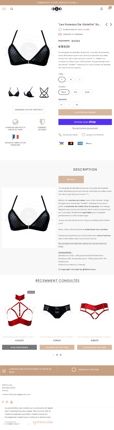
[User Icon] (101, 9)
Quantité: (62, 99)
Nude (87, 92)
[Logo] (57, 8)
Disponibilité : (64, 41)
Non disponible (19, 347)
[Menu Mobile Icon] (4, 9)
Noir (75, 92)
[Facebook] (2, 402)
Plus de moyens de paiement (85, 128)
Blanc (63, 92)
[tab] (57, 281)
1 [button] (53, 355)
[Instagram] (7, 402)
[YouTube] (11, 402)
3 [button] (60, 355)
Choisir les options (57, 347)
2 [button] (57, 355)
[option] (29, 52)
